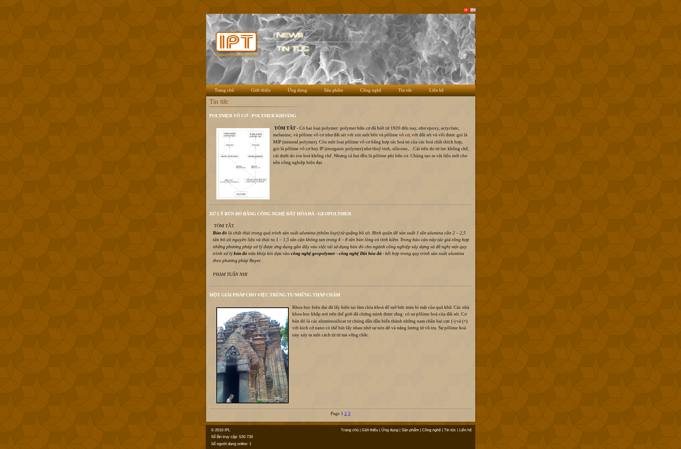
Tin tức (405, 90)
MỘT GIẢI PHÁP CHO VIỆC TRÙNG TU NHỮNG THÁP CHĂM (274, 294)
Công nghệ (370, 90)
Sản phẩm (333, 90)
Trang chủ (224, 90)
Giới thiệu (261, 90)
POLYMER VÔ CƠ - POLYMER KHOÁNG (252, 115)
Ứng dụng (297, 90)
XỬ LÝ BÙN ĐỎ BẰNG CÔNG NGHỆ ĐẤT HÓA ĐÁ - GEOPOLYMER (280, 213)
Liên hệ (436, 90)
